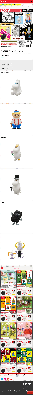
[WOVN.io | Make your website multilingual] (30, 392)
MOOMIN (10, 4)
